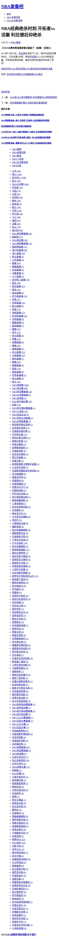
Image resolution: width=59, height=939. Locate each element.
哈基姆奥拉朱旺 (21, 859)
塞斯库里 (18, 527)
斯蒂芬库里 (19, 441)
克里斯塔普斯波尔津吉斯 (25, 471)
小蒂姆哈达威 (20, 523)
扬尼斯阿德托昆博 (22, 424)
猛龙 (16, 289)
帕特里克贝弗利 (21, 559)
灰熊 (16, 299)
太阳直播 (18, 270)
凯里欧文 (18, 622)
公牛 (16, 171)
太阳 (16, 191)
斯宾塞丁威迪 (20, 662)
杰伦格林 (18, 655)
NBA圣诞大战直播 (22, 418)
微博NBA (18, 839)
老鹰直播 (18, 342)
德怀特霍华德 (20, 820)
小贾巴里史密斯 (21, 665)
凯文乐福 (18, 856)
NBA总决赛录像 (14, 20)
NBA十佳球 (17, 159)
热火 (16, 227)
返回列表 (5, 92)
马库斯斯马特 (20, 536)
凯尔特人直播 (20, 280)
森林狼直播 (19, 247)
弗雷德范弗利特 (21, 645)
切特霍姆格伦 (20, 638)
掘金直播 (18, 372)
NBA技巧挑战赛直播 (23, 711)
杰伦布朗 (18, 602)
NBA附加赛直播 (21, 750)
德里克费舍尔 (20, 823)
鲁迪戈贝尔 (19, 513)
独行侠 (17, 230)
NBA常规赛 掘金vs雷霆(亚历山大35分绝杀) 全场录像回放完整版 (26, 143)
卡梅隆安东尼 (20, 833)
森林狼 (17, 237)
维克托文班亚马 (21, 599)
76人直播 (18, 276)
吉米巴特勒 (19, 737)
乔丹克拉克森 (20, 494)
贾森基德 (18, 866)
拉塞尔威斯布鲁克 (22, 681)
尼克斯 (17, 197)
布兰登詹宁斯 (20, 869)
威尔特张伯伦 (20, 852)
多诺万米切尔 (20, 757)
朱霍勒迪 (18, 480)
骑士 (16, 382)
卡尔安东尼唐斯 (21, 517)
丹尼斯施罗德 (20, 691)
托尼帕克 (18, 793)
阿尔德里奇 (19, 895)
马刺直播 (18, 319)
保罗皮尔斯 (19, 803)
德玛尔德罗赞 (20, 553)
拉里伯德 (18, 836)
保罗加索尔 (19, 829)
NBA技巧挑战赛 (21, 714)
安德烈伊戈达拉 (21, 885)
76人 (16, 217)
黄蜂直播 (18, 349)
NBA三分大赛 (20, 724)
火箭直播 (18, 355)
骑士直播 (18, 378)
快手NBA (18, 849)
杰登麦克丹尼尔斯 (22, 925)
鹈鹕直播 (18, 365)
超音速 (17, 204)
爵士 (16, 207)
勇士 (16, 181)
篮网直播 (18, 326)
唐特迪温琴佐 (20, 583)
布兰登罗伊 (19, 892)
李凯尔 (17, 520)
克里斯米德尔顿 (21, 431)
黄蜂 (16, 345)
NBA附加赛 (19, 754)
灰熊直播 (18, 303)
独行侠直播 (19, 250)
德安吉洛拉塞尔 (21, 675)
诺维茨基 (18, 879)
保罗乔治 (18, 629)
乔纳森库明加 (20, 731)
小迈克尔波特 (20, 467)
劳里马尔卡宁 (20, 487)
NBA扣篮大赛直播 (22, 721)
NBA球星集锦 (26, 74)
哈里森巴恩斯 (20, 741)
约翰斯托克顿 (20, 912)
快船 (16, 309)
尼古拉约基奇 (20, 454)
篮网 (16, 220)
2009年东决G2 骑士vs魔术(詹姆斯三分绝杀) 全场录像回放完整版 (26, 132)
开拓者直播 (19, 375)
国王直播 (18, 286)
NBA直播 (16, 149)
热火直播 (18, 352)
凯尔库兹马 (19, 586)
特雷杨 (17, 592)
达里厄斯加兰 (20, 908)
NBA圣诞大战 (20, 415)
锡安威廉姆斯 (20, 500)
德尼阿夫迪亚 (20, 918)
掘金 (16, 369)
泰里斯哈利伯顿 (21, 648)
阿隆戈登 (18, 461)
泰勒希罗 (18, 671)
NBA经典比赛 (21, 767)
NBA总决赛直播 (21, 395)
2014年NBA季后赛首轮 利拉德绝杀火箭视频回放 (33, 97)
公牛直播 (18, 260)
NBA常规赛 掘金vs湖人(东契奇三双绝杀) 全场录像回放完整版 (25, 120)
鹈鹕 (16, 362)
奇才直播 (18, 336)
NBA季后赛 (20, 388)
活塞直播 (18, 273)
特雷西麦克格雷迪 (22, 882)
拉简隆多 (18, 813)
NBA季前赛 (20, 240)
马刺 (17, 210)
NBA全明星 (19, 398)
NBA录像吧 (12, 6)
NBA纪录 (16, 165)
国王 (16, 283)
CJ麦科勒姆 (19, 503)
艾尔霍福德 (19, 474)
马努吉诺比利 (20, 790)
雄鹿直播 (18, 266)
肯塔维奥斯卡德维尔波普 (25, 464)
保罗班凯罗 (19, 615)
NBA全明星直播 (21, 421)
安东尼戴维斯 (20, 546)
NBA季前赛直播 (22, 234)
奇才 (16, 332)
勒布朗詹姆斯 (20, 550)
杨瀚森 (17, 770)
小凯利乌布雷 (20, 569)
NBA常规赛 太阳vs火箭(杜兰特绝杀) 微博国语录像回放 (22, 115)
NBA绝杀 (38, 74)
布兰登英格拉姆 (21, 497)
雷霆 (16, 329)
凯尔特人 (19, 178)
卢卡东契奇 (19, 543)
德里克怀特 (19, 477)
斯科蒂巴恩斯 (20, 694)
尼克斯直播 (19, 316)
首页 (9, 14)
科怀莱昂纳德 (20, 625)
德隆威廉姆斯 (20, 816)
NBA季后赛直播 (22, 392)
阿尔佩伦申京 (20, 652)
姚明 (15, 797)
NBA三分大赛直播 (22, 717)
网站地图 (22, 934)
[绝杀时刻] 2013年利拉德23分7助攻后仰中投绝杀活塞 (26, 69)
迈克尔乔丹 (19, 764)
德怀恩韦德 (19, 872)
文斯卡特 (18, 846)
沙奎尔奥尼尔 (20, 777)
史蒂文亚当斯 (20, 698)
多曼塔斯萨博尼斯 (22, 734)
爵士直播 (18, 306)
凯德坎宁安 (19, 922)
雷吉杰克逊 (19, 619)
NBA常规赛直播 (22, 243)
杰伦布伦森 (19, 434)
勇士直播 (18, 257)
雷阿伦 (17, 810)
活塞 (16, 224)
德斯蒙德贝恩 (20, 533)
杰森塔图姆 (19, 484)
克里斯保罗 (19, 451)
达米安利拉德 (13, 74)
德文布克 (18, 609)
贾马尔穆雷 (19, 457)
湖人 (17, 174)
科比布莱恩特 (20, 760)
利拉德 (22, 53)
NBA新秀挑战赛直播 (23, 704)
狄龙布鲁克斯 (20, 685)
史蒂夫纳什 (19, 905)
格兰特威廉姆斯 (21, 530)
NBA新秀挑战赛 (21, 708)
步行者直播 (19, 296)
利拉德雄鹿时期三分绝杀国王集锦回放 (28, 103)
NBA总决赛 (20, 184)
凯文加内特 (19, 806)
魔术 (16, 201)
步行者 (17, 214)
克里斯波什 (19, 876)
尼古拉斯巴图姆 (21, 573)
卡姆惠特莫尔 (20, 668)
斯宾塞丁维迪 (20, 579)
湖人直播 (18, 253)
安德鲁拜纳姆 (20, 826)
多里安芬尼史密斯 (22, 658)
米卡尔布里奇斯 (21, 701)
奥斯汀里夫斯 (20, 678)
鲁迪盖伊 (18, 899)
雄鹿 (16, 263)
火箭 (16, 194)
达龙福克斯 (19, 744)
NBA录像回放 (13, 17)
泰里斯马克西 (20, 563)
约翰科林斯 (19, 490)
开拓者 (33, 57)
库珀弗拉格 (19, 780)
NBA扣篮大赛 (20, 727)
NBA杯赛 (18, 773)
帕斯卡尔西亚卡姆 (22, 688)
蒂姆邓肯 (18, 787)
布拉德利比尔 (20, 612)
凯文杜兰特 (19, 606)
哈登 (16, 405)
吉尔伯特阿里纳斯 (22, 902)
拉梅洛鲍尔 (19, 915)
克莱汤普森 (19, 444)
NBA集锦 (15, 42)
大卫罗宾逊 (19, 862)
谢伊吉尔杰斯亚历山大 (25, 576)
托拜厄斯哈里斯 (21, 566)
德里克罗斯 (19, 635)
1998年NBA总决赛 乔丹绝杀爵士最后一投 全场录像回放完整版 (25, 137)
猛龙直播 (18, 293)
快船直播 (18, 313)
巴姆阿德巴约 (20, 889)
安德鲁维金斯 (20, 448)
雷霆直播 (18, 322)
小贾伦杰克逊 (20, 540)
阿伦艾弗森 (19, 800)
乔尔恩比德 (19, 642)
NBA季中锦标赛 (22, 401)
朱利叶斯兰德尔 (21, 438)
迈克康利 (18, 510)
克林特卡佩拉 (20, 596)
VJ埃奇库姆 (19, 928)
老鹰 (16, 339)
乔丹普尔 (18, 589)
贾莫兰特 (18, 632)
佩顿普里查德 (20, 783)
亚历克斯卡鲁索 (21, 556)
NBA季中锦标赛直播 (23, 408)
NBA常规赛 (20, 385)
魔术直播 (18, 359)
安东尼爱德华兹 (21, 507)
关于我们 (31, 934)
